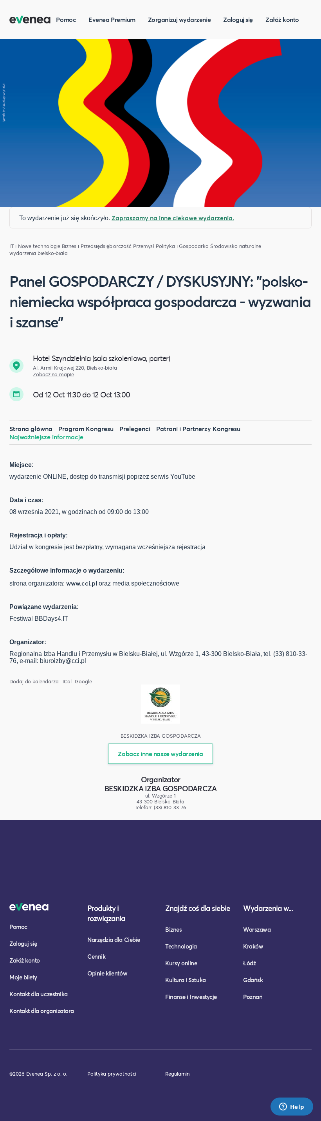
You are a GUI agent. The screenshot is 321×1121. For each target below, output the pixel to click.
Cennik (96, 956)
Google (83, 681)
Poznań (252, 997)
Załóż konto (282, 19)
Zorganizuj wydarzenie (179, 19)
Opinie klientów (107, 973)
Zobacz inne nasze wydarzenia (160, 753)
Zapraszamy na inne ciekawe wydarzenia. (173, 218)
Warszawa (257, 929)
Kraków (253, 946)
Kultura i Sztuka (185, 980)
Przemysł (143, 246)
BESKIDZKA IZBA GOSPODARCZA (161, 788)
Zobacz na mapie (53, 374)
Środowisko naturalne (235, 246)
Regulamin (177, 1073)
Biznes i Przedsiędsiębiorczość (97, 246)
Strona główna (30, 428)
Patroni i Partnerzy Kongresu (198, 428)
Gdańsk (253, 980)
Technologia (181, 946)
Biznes (173, 929)
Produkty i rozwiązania (106, 913)
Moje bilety (23, 977)
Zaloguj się (238, 19)
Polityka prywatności (111, 1073)
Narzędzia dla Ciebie (113, 939)
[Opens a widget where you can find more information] (291, 1107)
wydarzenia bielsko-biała (38, 253)
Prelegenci (134, 428)
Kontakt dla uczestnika (38, 994)
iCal (67, 681)
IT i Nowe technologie (34, 246)
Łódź (249, 963)
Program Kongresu (86, 428)
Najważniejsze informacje (46, 437)
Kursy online (181, 963)
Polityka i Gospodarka (182, 246)
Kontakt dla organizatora (41, 1011)
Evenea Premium (111, 19)
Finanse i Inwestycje (191, 997)
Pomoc (66, 19)
